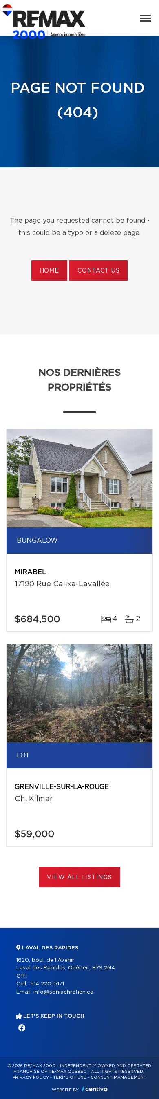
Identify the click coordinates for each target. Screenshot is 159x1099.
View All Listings (79, 877)
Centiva (95, 1089)
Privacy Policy (31, 1077)
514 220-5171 (47, 984)
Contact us (98, 271)
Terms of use (69, 1077)
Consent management (118, 1077)
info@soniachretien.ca (63, 992)
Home (49, 271)
